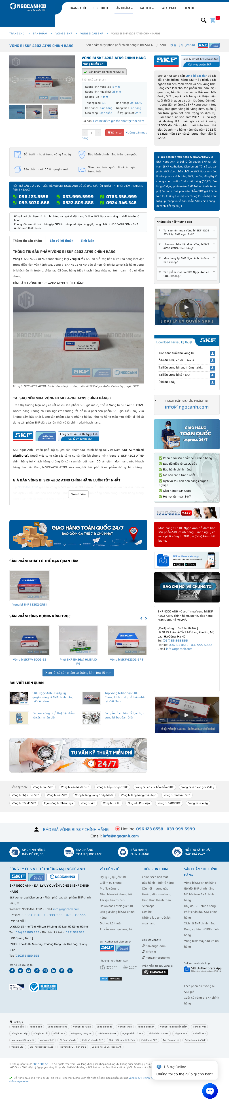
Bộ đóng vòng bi (67, 1040)
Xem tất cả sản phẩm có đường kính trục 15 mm (78, 672)
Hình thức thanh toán (156, 900)
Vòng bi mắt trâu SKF (177, 795)
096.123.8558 (34, 196)
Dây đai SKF (180, 1033)
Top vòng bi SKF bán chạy (72, 1047)
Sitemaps (148, 906)
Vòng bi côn (36, 1026)
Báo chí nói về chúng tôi (116, 894)
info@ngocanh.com (187, 407)
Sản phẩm (122, 8)
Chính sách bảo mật (155, 877)
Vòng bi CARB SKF (169, 803)
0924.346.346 (121, 202)
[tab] (187, 232)
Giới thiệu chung (111, 882)
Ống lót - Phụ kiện (139, 803)
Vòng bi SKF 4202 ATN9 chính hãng (41, 46)
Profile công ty (109, 888)
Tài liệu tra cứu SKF (112, 900)
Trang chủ (77, 8)
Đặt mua (116, 132)
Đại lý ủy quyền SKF (113, 877)
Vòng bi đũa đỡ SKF (24, 803)
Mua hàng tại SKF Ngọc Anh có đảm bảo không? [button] (184, 260)
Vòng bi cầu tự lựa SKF (75, 787)
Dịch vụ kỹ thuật (111, 923)
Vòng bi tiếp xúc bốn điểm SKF (155, 787)
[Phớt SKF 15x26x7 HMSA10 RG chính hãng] (78, 640)
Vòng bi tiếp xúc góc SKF (112, 787)
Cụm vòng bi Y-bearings (58, 803)
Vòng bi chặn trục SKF (25, 795)
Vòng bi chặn (125, 1026)
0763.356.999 (121, 196)
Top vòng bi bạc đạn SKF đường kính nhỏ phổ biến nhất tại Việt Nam (125, 697)
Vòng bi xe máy (198, 803)
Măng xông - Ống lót (81, 1033)
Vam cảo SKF (47, 1040)
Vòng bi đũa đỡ (104, 1026)
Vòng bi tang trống (57, 1026)
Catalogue (169, 8)
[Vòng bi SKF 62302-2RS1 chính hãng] (127, 640)
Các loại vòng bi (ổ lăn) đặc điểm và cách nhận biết (53, 715)
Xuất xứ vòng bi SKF (92, 1040)
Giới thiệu (100, 8)
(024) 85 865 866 (175, 640)
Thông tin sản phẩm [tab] (27, 240)
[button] (204, 20)
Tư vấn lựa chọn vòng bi (116, 929)
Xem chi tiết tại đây (168, 206)
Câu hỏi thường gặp (155, 888)
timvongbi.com (155, 946)
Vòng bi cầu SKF (91, 33)
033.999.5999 (78, 196)
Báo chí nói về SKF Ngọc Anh (106, 1047)
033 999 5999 (201, 644)
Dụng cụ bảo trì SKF (132, 1033)
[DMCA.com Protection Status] (111, 978)
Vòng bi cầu (17, 1026)
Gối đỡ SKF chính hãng (199, 888)
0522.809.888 (78, 202)
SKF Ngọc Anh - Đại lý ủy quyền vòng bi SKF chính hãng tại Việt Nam (53, 697)
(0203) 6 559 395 (27, 955)
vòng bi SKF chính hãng (143, 1078)
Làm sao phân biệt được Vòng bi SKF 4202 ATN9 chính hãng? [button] (184, 246)
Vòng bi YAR (199, 1026)
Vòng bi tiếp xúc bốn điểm (173, 1026)
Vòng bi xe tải (111, 803)
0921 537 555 (75, 932)
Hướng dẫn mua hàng (156, 894)
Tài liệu (146, 8)
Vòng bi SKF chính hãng (200, 882)
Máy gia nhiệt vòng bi (22, 1040)
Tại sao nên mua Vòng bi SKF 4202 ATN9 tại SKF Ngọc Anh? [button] (184, 232)
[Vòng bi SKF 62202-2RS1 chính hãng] (29, 585)
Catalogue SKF (149, 1040)
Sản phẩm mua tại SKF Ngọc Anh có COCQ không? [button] (184, 274)
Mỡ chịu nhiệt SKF (107, 1033)
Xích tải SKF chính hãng (200, 923)
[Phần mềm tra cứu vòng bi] (155, 971)
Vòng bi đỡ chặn (146, 1026)
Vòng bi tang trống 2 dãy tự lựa (94, 795)
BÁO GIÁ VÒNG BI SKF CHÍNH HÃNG (76, 829)
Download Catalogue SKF (117, 906)
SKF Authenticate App (41, 1047)
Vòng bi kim (88, 803)
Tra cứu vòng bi (171, 1040)
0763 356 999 (76, 915)
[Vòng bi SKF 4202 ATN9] (78, 335)
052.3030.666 (34, 202)
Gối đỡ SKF (59, 1033)
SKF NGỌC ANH (41, 1064)
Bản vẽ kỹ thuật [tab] (61, 240)
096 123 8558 (179, 644)
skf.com (150, 951)
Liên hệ (189, 8)
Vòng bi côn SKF (57, 795)
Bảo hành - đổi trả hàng (158, 882)
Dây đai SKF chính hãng (200, 906)
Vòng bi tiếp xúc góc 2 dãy (197, 787)
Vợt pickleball (167, 940)
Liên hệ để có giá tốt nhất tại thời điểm (118, 121)
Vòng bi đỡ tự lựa (82, 1026)
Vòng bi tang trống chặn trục (138, 795)
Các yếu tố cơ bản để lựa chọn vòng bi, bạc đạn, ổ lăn (124, 715)
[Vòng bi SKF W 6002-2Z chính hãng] (29, 640)
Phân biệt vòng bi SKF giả (122, 1040)
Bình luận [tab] (87, 240)
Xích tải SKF (199, 1033)
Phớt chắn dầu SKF (159, 1033)
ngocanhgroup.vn (157, 957)
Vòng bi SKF (63, 33)
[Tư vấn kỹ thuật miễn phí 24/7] (78, 755)
